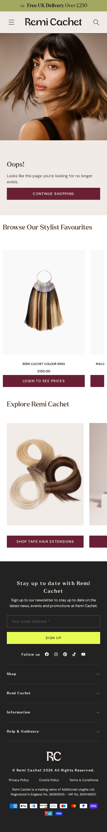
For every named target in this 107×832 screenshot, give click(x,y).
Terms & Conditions (83, 780)
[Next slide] (99, 5)
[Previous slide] (8, 5)
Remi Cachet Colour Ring (44, 364)
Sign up (53, 638)
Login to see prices (44, 381)
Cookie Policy (49, 780)
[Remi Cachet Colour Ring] (44, 302)
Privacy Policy (19, 780)
